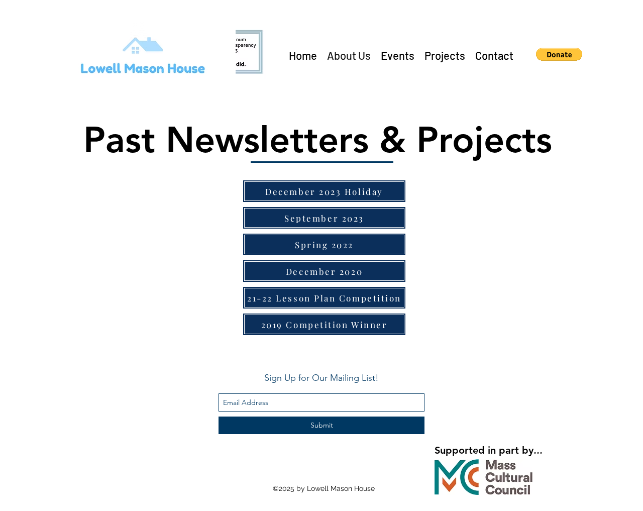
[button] (559, 54)
